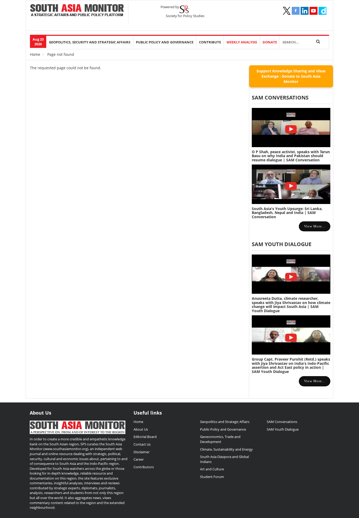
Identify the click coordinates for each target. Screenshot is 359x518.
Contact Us (142, 444)
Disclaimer (142, 452)
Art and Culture (212, 469)
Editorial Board (145, 436)
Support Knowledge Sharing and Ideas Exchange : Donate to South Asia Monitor (291, 76)
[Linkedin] (305, 11)
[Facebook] (296, 11)
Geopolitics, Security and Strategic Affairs (89, 42)
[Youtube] (313, 11)
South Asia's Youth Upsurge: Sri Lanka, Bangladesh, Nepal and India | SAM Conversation (287, 212)
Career (139, 459)
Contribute (210, 42)
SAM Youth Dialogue (281, 244)
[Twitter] (287, 11)
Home (35, 54)
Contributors (144, 467)
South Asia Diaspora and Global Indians (224, 459)
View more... (314, 226)
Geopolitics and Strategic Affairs (224, 421)
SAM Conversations (282, 421)
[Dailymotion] (322, 11)
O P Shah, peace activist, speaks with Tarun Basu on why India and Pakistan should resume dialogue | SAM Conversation (291, 155)
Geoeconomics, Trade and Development (220, 439)
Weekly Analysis (242, 42)
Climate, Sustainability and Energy (226, 449)
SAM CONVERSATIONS (280, 97)
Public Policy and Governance (164, 42)
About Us (141, 429)
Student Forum (212, 476)
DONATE (270, 42)
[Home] (77, 10)
